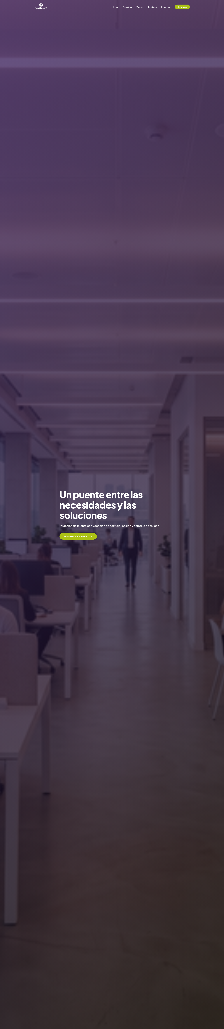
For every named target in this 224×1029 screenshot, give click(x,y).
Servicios (152, 7)
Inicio (115, 7)
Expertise (165, 7)
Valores (140, 7)
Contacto (182, 7)
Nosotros (127, 7)
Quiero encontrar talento (76, 536)
